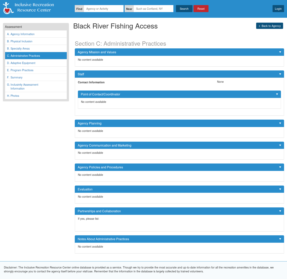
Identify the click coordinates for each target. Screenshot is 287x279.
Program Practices (20, 70)
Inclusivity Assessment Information (22, 86)
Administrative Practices (23, 56)
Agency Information (21, 34)
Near (129, 9)
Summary (14, 77)
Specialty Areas (18, 48)
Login (278, 9)
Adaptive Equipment (21, 63)
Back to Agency (271, 26)
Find (79, 9)
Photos (13, 96)
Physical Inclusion (19, 41)
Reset (201, 9)
